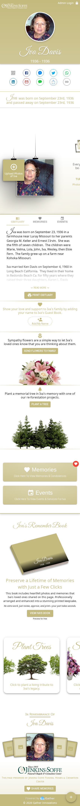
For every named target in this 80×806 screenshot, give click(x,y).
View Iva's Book (40, 613)
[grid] (40, 167)
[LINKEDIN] (13, 82)
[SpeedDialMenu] (71, 797)
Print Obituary (42, 295)
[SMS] (40, 82)
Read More (40, 287)
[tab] (18, 220)
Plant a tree (39, 404)
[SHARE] (53, 82)
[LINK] (67, 82)
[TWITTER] (53, 73)
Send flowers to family (40, 350)
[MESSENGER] (40, 73)
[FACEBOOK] (26, 73)
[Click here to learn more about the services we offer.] (40, 771)
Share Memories (42, 788)
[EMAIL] (26, 82)
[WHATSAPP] (67, 73)
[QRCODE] (13, 73)
